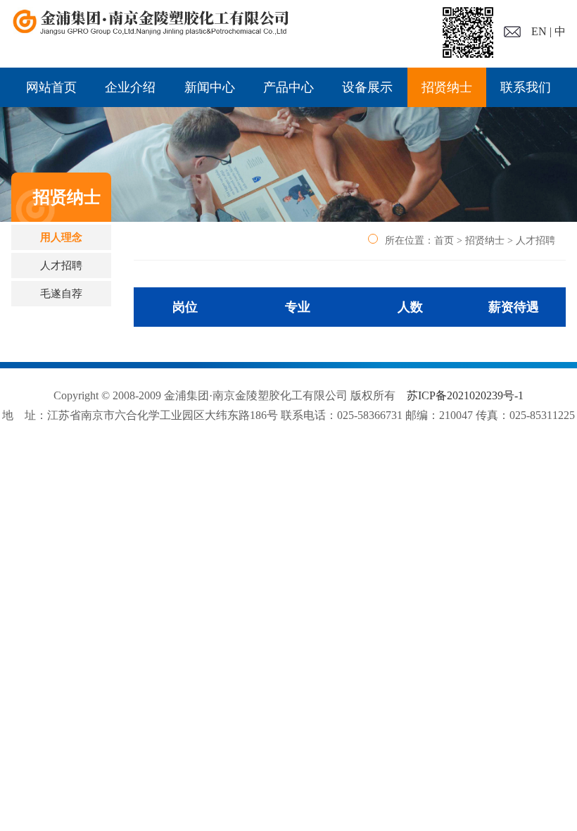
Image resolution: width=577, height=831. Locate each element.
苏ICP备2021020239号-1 (465, 395)
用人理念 (61, 237)
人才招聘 (61, 265)
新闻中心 (209, 87)
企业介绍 (130, 87)
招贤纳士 (446, 87)
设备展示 (367, 87)
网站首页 (51, 87)
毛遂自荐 (61, 293)
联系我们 (525, 87)
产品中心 (288, 87)
